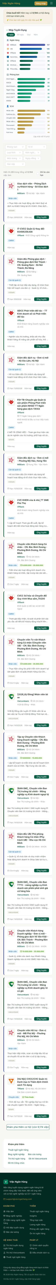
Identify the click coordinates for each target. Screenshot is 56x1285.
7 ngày (10, 35)
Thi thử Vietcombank (15, 1252)
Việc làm (10, 1211)
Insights (33, 1216)
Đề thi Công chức (16, 1163)
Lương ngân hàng (37, 1224)
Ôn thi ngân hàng (37, 1233)
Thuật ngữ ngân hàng (18, 1150)
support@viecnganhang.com (19, 1199)
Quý (28, 35)
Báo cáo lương (34, 1154)
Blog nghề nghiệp (16, 1154)
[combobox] (14, 146)
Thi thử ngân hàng (16, 1158)
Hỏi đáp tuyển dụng (15, 1227)
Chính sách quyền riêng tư (39, 1246)
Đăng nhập (41, 3)
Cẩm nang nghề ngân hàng (14, 1221)
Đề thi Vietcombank (38, 1158)
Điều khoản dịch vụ (41, 1252)
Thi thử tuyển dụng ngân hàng (13, 1246)
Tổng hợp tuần (36, 1220)
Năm (36, 35)
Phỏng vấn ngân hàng (39, 1229)
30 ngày (20, 35)
